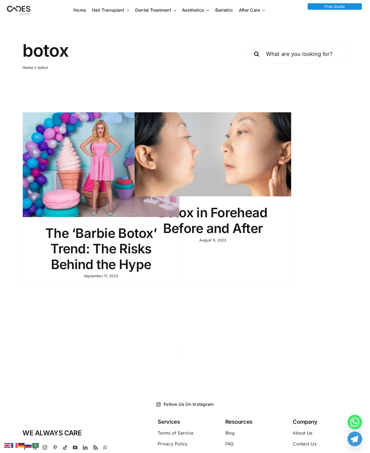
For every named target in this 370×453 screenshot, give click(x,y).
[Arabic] (35, 445)
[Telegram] (355, 439)
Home (27, 67)
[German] (21, 445)
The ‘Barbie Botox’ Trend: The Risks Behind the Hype (101, 248)
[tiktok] (65, 447)
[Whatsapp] (355, 422)
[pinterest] (55, 447)
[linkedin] (85, 447)
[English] (7, 445)
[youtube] (75, 447)
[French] (14, 445)
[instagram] (45, 447)
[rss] (95, 447)
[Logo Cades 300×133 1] (19, 7)
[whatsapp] (105, 447)
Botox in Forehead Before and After (213, 220)
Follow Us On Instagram (189, 404)
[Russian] (28, 445)
